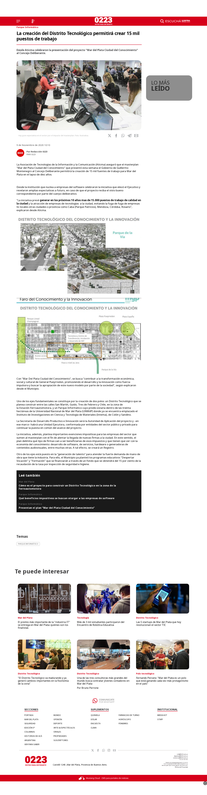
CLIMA (94, 727)
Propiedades (60, 736)
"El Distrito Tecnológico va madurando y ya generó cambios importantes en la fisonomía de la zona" (43, 680)
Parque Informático (27, 27)
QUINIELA (95, 715)
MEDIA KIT (162, 715)
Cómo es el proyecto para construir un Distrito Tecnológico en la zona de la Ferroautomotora (67, 487)
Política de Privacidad (181, 767)
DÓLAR (94, 719)
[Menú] (18, 21)
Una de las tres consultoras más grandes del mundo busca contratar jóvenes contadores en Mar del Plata (103, 680)
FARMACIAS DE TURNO (129, 715)
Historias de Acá (33, 736)
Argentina (29, 740)
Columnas (29, 731)
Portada (28, 715)
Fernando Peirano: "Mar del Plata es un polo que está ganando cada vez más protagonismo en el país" (162, 680)
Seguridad (29, 723)
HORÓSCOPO (125, 719)
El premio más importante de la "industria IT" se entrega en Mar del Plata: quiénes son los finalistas (44, 624)
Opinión (57, 719)
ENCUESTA (95, 723)
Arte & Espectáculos (64, 727)
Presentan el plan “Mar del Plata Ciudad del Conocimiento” (57, 507)
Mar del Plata (31, 719)
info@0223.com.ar (182, 754)
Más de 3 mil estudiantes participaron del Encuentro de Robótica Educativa (100, 623)
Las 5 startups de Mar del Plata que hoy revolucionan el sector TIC (158, 623)
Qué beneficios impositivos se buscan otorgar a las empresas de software (67, 498)
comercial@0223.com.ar (180, 758)
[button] (123, 135)
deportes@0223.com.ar (181, 756)
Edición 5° (29, 727)
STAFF (160, 719)
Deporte (57, 723)
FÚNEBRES (123, 723)
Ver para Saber (31, 744)
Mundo (57, 715)
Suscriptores (60, 740)
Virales (57, 731)
